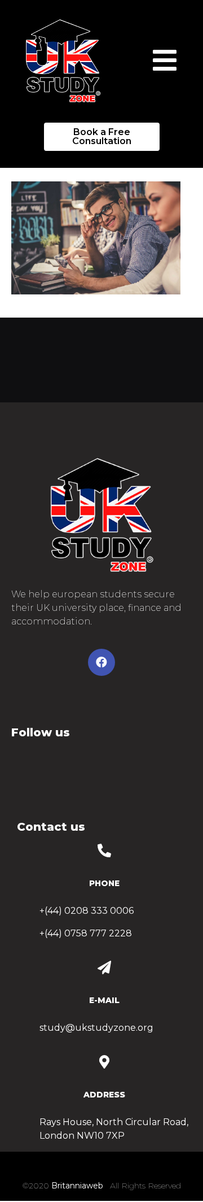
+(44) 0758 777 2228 (85, 933)
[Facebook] (101, 662)
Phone (104, 883)
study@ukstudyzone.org (96, 1027)
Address (104, 1095)
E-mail (104, 1000)
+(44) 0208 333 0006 (86, 910)
